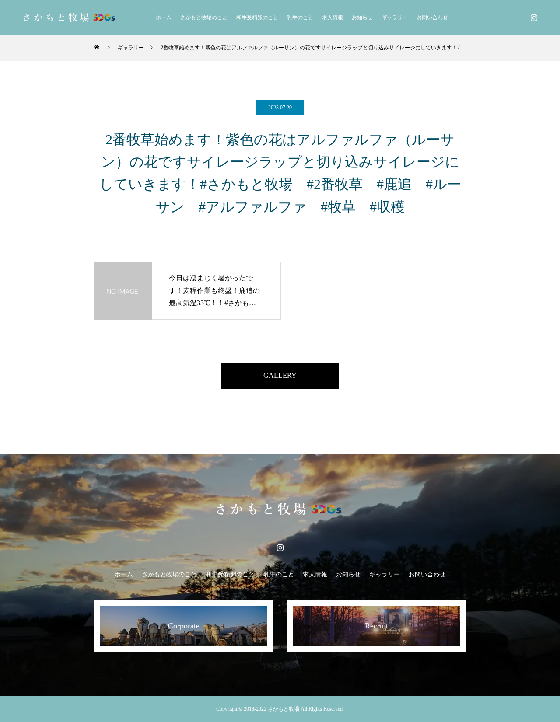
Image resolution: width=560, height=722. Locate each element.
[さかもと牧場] (70, 17)
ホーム (164, 17)
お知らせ (362, 17)
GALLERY (280, 375)
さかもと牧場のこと (204, 17)
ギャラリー (395, 17)
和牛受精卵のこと (257, 17)
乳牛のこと (300, 17)
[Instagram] (533, 17)
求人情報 (332, 17)
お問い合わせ (432, 17)
